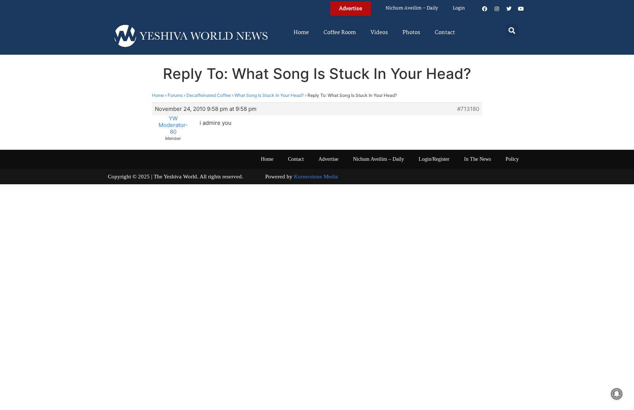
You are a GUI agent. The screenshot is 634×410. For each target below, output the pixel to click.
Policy (512, 159)
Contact (445, 32)
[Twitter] (509, 9)
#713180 (468, 109)
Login (459, 8)
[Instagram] (497, 9)
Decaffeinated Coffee (208, 95)
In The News (477, 159)
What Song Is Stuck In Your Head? (269, 95)
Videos (379, 32)
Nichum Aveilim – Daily (412, 8)
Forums (175, 95)
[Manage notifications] (617, 394)
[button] (512, 30)
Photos (411, 32)
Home (301, 32)
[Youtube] (521, 9)
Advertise (328, 159)
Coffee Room (340, 32)
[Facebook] (485, 9)
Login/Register (434, 159)
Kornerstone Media (316, 176)
